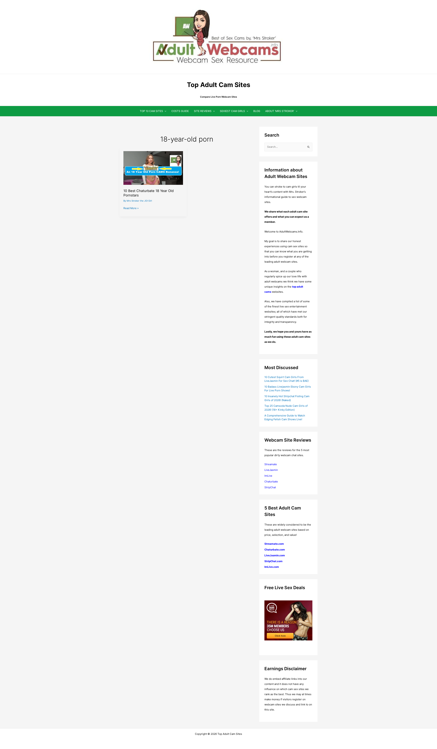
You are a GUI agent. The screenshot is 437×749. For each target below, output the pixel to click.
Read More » (131, 208)
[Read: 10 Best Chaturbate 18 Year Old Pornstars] (153, 167)
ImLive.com (271, 566)
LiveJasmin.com (274, 555)
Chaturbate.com (274, 549)
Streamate (270, 464)
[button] (164, 111)
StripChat (270, 487)
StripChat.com (273, 561)
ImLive (268, 475)
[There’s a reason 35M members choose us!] (288, 620)
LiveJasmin (271, 470)
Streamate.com (274, 543)
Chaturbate (271, 481)
